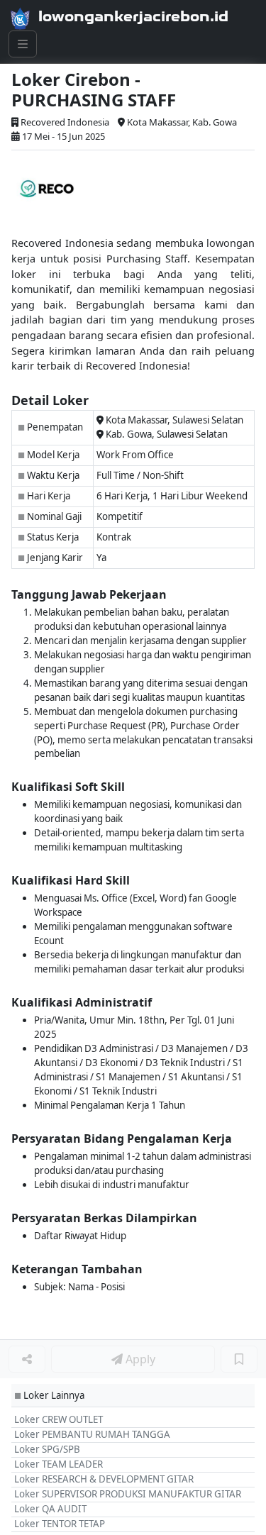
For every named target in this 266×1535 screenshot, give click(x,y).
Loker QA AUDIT (50, 1508)
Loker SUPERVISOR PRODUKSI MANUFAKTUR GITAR (127, 1493)
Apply (139, 1359)
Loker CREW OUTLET (58, 1419)
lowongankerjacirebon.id (133, 16)
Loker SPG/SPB (47, 1449)
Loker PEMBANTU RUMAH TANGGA (92, 1434)
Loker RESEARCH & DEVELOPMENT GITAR (104, 1479)
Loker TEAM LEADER (58, 1464)
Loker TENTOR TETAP (59, 1523)
